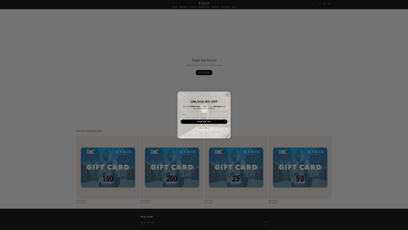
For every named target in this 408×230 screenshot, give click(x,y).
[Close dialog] (228, 94)
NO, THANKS (204, 128)
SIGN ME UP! (204, 122)
